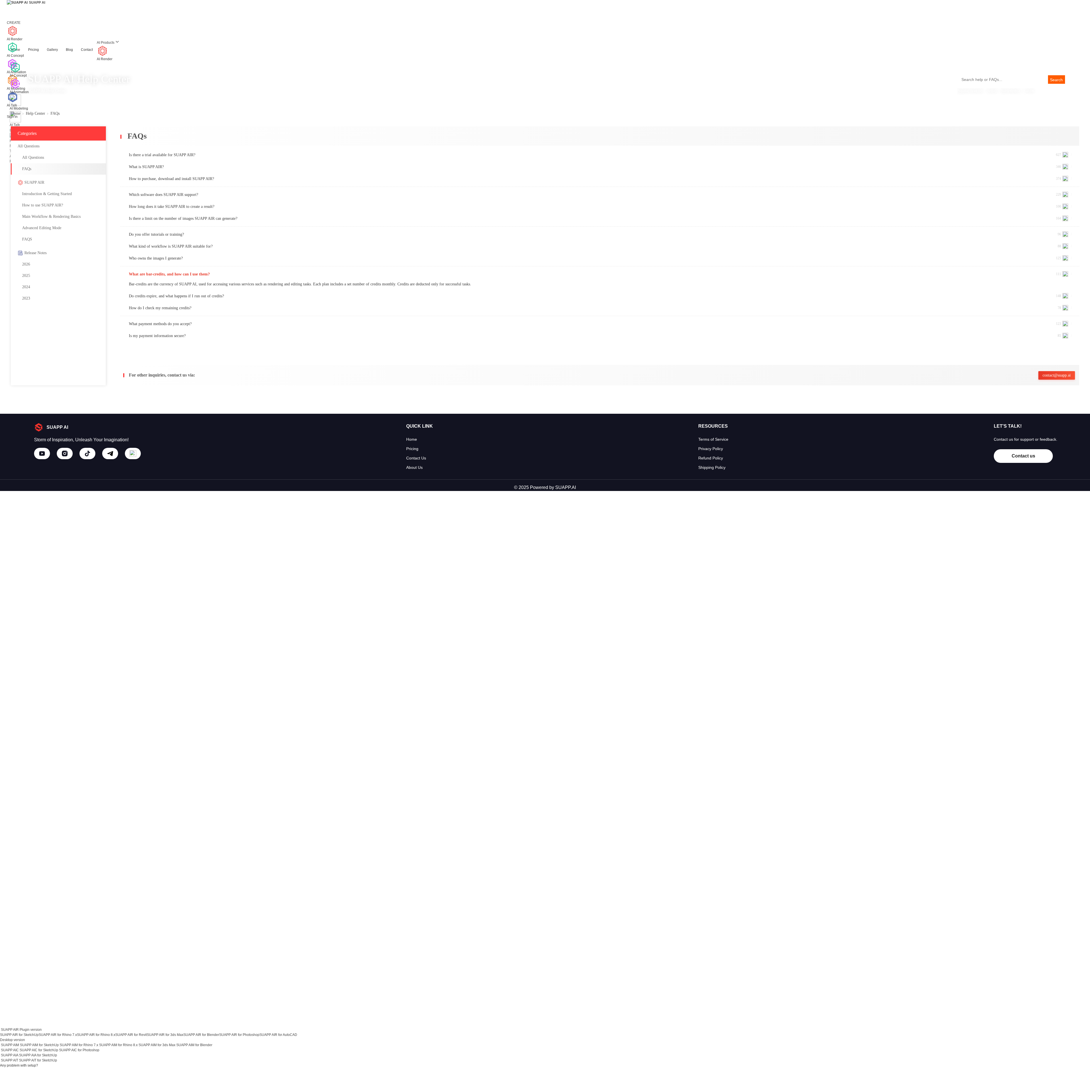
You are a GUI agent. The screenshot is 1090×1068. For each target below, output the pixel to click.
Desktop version (12, 1040)
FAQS (27, 239)
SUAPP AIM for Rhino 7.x (79, 1045)
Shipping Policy (712, 467)
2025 (26, 275)
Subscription (1010, 91)
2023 (26, 298)
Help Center (35, 113)
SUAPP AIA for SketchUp (38, 1055)
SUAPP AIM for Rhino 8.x (118, 1045)
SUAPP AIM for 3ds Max (157, 1045)
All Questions (33, 157)
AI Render (104, 59)
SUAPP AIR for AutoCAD (278, 1035)
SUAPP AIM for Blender (194, 1045)
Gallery (52, 50)
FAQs (26, 169)
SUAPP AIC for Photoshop (79, 1050)
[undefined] (42, 453)
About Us (414, 467)
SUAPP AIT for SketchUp (38, 1060)
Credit (1029, 91)
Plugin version (31, 1030)
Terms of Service (713, 439)
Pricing (33, 50)
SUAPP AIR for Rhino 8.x (96, 1035)
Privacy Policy (710, 448)
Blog (69, 50)
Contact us (1023, 455)
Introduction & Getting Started (47, 194)
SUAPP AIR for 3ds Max (165, 1035)
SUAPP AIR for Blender (201, 1035)
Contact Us (416, 458)
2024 (26, 287)
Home (15, 113)
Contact (87, 50)
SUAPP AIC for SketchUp (39, 1050)
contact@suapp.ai (1057, 375)
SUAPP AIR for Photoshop (239, 1035)
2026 (26, 264)
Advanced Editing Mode (41, 228)
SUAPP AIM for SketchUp (39, 1045)
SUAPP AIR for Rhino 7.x (58, 1035)
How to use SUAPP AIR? (42, 205)
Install (992, 91)
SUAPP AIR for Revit (131, 1035)
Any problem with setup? (19, 1065)
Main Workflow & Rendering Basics (51, 216)
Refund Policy (710, 458)
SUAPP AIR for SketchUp (19, 1035)
